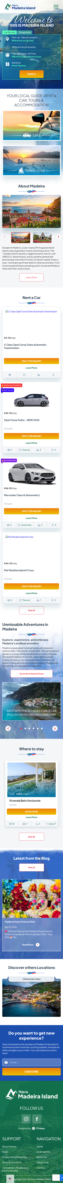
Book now (31, 811)
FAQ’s (5, 1151)
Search (31, 74)
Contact (41, 1167)
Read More (28, 944)
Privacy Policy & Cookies (14, 1157)
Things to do (43, 1162)
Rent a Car (42, 1157)
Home (40, 1146)
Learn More (31, 277)
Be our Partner (9, 1146)
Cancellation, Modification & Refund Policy (15, 1169)
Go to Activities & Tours (32, 673)
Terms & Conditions (12, 1162)
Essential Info (43, 1151)
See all (31, 610)
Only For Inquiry (31, 361)
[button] (58, 236)
